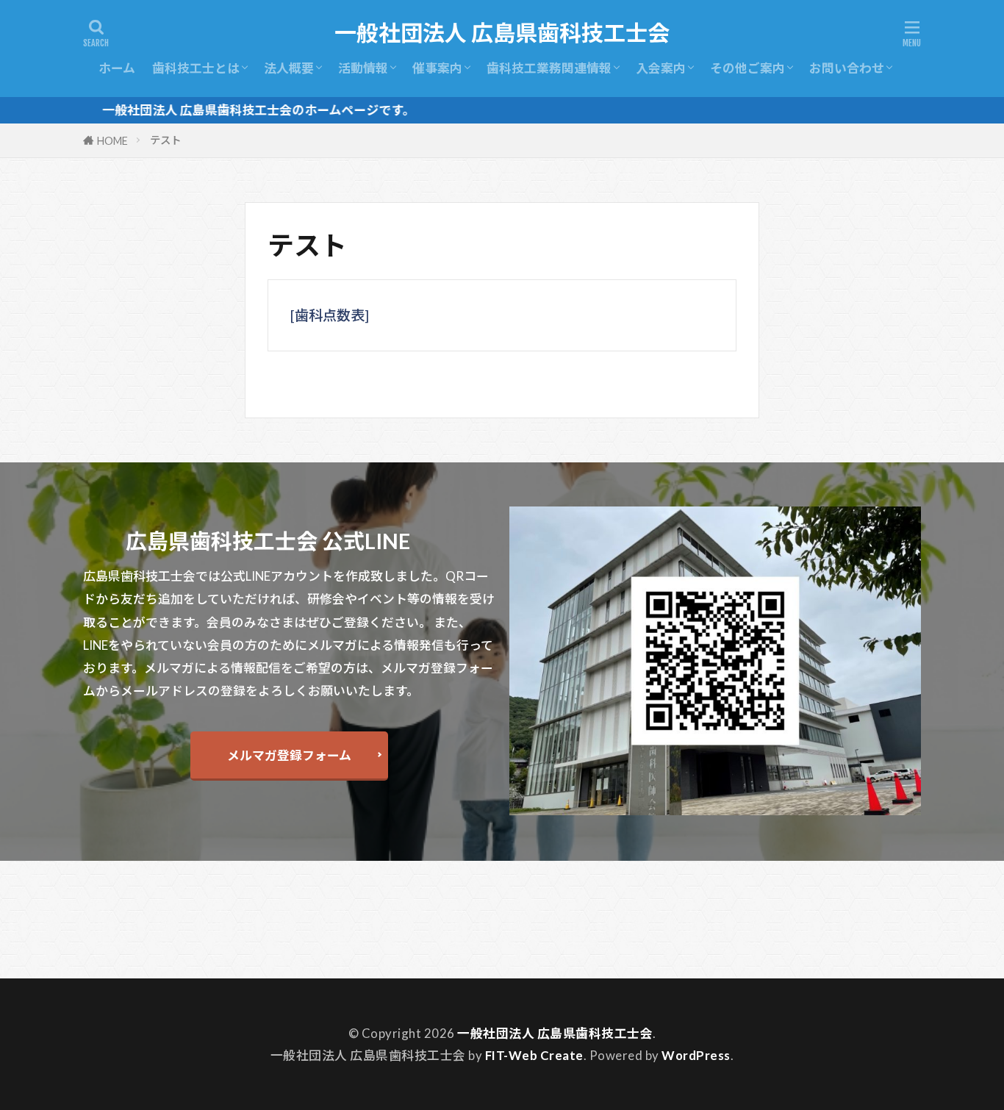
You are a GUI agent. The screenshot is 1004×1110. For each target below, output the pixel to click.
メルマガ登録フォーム (289, 755)
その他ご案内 (747, 68)
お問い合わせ (846, 68)
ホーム (116, 68)
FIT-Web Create (534, 1055)
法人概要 (289, 68)
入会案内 (661, 68)
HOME (112, 141)
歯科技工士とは (196, 68)
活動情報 (363, 68)
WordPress (696, 1055)
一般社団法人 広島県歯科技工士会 (502, 33)
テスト (165, 140)
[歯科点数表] (329, 315)
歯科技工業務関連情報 (549, 68)
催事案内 (437, 68)
